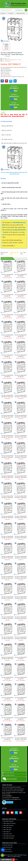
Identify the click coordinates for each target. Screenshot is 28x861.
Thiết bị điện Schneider (8, 821)
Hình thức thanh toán (7, 845)
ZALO (3, 849)
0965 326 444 (15, 797)
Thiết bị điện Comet (7, 833)
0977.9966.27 (14, 88)
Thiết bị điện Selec (7, 829)
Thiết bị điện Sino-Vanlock (9, 835)
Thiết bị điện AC (6, 831)
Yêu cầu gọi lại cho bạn (9, 775)
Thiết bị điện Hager (7, 827)
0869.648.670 (14, 96)
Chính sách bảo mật (7, 851)
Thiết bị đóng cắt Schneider (9, 823)
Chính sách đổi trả (7, 849)
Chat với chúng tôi (12, 779)
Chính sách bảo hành (7, 847)
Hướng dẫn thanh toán (9, 772)
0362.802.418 (14, 105)
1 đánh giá (7, 56)
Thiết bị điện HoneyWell (8, 838)
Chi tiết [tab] (3, 112)
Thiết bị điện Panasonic (8, 825)
